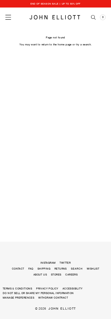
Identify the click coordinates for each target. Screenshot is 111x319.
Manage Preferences (18, 297)
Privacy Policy (47, 288)
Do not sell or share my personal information (38, 293)
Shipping (43, 268)
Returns (60, 268)
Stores (56, 274)
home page (65, 44)
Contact (18, 268)
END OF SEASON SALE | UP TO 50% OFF (55, 3)
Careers (71, 274)
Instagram (48, 262)
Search (77, 268)
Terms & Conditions (17, 288)
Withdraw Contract (53, 297)
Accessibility (72, 288)
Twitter (65, 262)
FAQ (30, 268)
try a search (83, 44)
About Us (40, 274)
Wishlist (93, 268)
